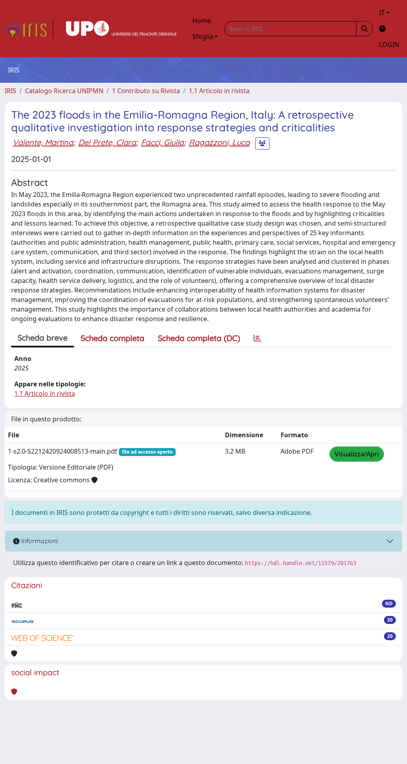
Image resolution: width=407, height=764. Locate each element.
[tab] (257, 338)
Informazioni (38, 541)
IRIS (10, 90)
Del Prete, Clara (107, 142)
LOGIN (389, 44)
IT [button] (382, 12)
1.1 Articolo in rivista (219, 90)
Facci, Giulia (162, 142)
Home (201, 20)
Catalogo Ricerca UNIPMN (64, 90)
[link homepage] (29, 28)
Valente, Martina (43, 142)
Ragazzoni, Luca (219, 142)
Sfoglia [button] (202, 36)
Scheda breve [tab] (42, 338)
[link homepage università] (121, 28)
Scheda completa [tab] (112, 338)
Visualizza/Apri (357, 454)
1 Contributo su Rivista (146, 90)
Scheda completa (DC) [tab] (199, 338)
